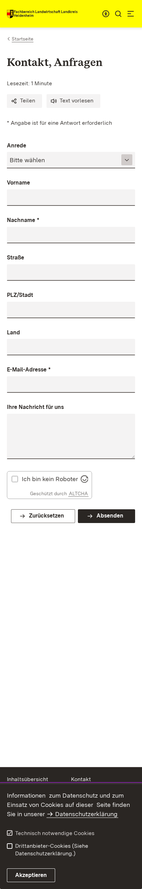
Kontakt (81, 779)
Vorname (18, 182)
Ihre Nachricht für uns (35, 407)
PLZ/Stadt (20, 295)
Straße (15, 257)
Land (13, 332)
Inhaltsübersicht (27, 779)
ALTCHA (78, 493)
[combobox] (105, 13)
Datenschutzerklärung (86, 814)
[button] (24, 101)
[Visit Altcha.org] (84, 478)
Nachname (23, 220)
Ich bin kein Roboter (50, 479)
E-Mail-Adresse (29, 369)
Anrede (16, 145)
